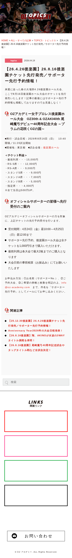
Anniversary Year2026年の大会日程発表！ (35, 330)
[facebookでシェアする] (35, 366)
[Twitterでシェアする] (15, 366)
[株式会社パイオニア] (36, 471)
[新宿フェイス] (36, 446)
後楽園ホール (51, 147)
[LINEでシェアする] (56, 366)
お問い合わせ (39, 536)
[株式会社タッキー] (36, 495)
